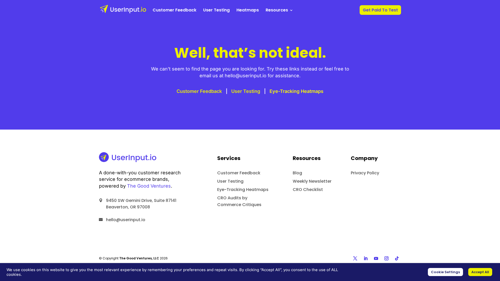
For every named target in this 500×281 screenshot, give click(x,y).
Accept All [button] (480, 272)
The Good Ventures (149, 186)
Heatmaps (247, 10)
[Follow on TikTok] (397, 258)
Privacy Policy (365, 173)
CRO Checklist (308, 190)
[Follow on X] (355, 258)
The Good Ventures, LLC (139, 258)
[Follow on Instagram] (386, 258)
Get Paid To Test (380, 10)
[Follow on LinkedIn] (365, 258)
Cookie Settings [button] (445, 272)
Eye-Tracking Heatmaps (296, 91)
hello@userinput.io (125, 220)
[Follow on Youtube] (376, 258)
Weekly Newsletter (312, 181)
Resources (277, 10)
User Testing (216, 10)
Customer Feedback (174, 10)
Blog (297, 173)
